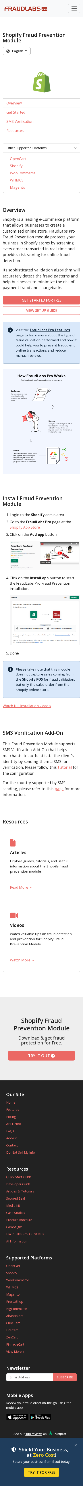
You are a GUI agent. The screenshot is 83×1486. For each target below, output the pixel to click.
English (17, 51)
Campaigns (14, 1227)
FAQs (10, 1131)
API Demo (13, 1124)
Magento (17, 187)
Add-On (11, 1138)
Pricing (11, 1117)
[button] (41, 148)
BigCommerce (16, 1309)
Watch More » (22, 960)
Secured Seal (15, 1198)
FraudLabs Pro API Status (25, 1234)
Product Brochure (19, 1220)
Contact (12, 1145)
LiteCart (12, 1330)
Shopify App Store (25, 527)
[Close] (76, 1445)
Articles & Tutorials (20, 1191)
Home (10, 1102)
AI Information (16, 1241)
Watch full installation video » (27, 705)
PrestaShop (14, 1301)
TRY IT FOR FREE (41, 1472)
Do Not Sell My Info (20, 1152)
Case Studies (15, 1213)
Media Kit (13, 1205)
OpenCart (18, 158)
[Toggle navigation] (74, 8)
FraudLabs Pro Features (50, 330)
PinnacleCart (15, 1344)
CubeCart (13, 1323)
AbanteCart (14, 1316)
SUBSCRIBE (65, 1377)
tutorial (65, 767)
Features (12, 1109)
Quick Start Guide (19, 1177)
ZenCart (12, 1337)
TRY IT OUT (39, 1055)
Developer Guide (18, 1184)
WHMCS (16, 180)
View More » (15, 1351)
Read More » (21, 887)
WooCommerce (22, 173)
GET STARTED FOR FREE (41, 300)
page (59, 788)
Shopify (16, 165)
